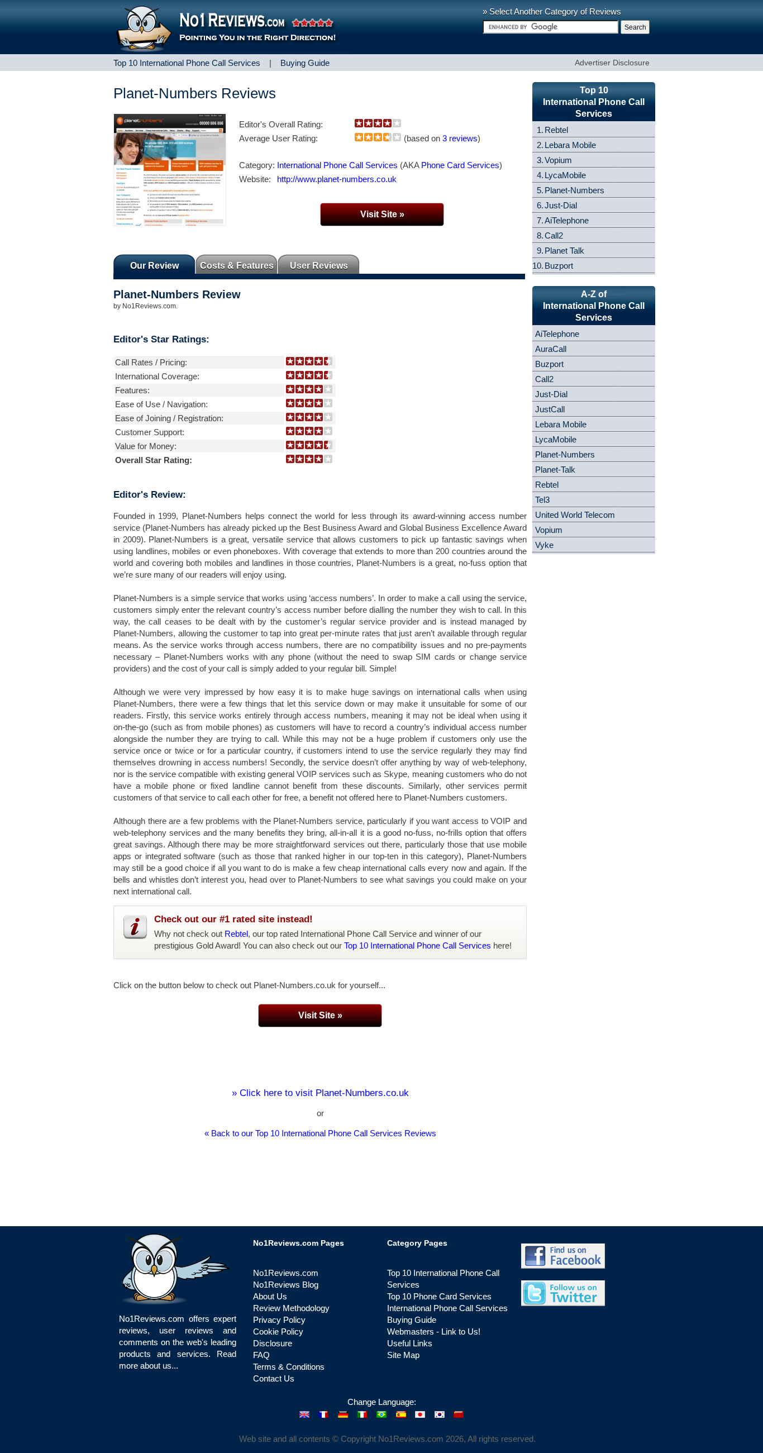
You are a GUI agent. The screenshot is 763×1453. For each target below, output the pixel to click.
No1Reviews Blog (285, 1284)
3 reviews (460, 138)
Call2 (554, 235)
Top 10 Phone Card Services (439, 1296)
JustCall (550, 409)
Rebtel (236, 934)
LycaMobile (565, 175)
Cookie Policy (278, 1331)
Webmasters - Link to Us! (433, 1331)
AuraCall (550, 349)
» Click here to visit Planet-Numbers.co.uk (320, 1093)
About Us (270, 1296)
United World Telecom (575, 515)
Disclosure (272, 1343)
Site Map (403, 1355)
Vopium (558, 160)
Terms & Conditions (289, 1366)
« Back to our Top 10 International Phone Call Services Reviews (320, 1133)
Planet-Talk (555, 469)
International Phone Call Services (337, 165)
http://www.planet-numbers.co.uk (337, 179)
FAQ (261, 1355)
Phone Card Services (460, 165)
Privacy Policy (279, 1320)
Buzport (559, 265)
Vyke (544, 545)
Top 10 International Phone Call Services (417, 945)
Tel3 (542, 499)
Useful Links (409, 1343)
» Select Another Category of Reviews (552, 11)
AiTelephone (567, 220)
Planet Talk (564, 250)
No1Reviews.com (285, 1273)
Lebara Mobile (570, 145)
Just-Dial (561, 205)
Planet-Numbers (574, 190)
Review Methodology (291, 1308)
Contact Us (273, 1378)
